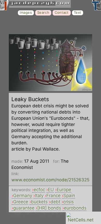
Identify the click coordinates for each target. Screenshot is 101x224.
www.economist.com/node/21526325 (50, 179)
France (53, 195)
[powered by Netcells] (81, 219)
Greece (20, 201)
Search (43, 12)
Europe (64, 189)
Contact (61, 12)
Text (77, 12)
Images (26, 12)
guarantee (23, 208)
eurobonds (75, 208)
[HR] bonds (49, 208)
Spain (69, 195)
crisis (68, 201)
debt (55, 201)
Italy (39, 195)
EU (51, 189)
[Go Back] (50, 89)
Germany (22, 195)
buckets (39, 201)
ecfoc (39, 189)
